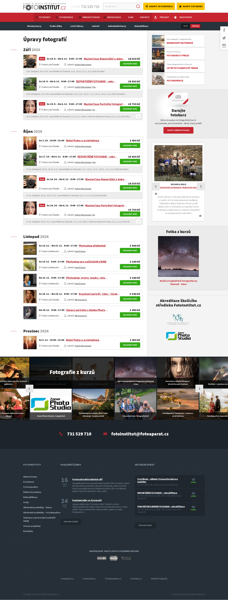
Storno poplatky (32, 526)
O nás (130, 17)
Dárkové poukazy (91, 17)
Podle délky (56, 26)
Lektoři (95, 26)
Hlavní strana (30, 476)
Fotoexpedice (66, 17)
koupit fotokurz (193, 6)
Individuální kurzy (117, 26)
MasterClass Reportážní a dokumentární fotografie (104, 58)
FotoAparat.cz (67, 578)
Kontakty (145, 17)
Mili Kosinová (81, 299)
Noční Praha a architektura (82, 140)
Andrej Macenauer (83, 64)
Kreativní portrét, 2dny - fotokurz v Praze (100, 294)
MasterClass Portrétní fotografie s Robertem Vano (104, 104)
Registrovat (186, 17)
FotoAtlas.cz (136, 578)
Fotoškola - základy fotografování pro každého (157, 480)
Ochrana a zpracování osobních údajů (39, 519)
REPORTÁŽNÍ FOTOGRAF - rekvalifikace (97, 81)
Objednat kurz (130, 64)
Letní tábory (76, 26)
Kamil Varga (97, 109)
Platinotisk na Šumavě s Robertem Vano (178, 187)
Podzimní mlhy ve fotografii (87, 500)
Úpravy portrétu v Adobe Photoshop (87, 310)
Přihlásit (164, 17)
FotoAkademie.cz (113, 578)
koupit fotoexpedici (161, 6)
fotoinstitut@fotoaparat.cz (140, 434)
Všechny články (71, 521)
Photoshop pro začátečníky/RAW (86, 261)
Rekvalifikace (114, 17)
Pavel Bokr (97, 87)
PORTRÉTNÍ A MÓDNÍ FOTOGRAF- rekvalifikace (161, 506)
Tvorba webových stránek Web (188, 594)
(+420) (85, 6)
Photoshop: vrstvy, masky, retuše (87, 278)
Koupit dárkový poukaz (178, 130)
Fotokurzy (44, 17)
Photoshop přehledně (92, 245)
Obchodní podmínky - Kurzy (37, 507)
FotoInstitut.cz (89, 578)
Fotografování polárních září (87, 479)
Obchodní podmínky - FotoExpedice (41, 512)
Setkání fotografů (159, 578)
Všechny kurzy (34, 26)
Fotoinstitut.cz (52, 594)
